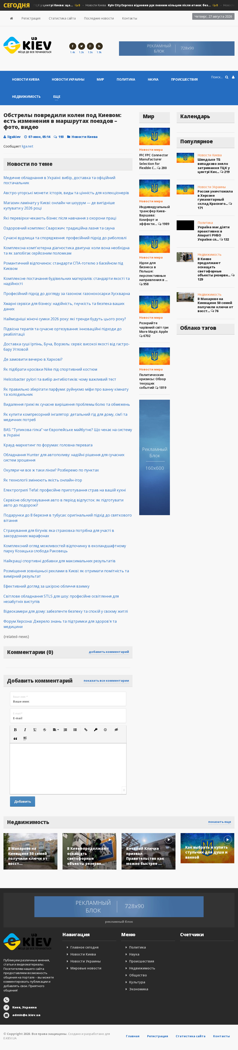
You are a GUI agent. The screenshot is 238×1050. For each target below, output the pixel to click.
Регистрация (30, 18)
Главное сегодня (84, 947)
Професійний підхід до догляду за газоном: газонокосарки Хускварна (66, 293)
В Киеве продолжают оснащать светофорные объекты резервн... (214, 267)
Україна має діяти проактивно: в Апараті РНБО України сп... (213, 233)
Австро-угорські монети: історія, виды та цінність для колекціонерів (66, 192)
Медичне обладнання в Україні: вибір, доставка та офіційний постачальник (59, 180)
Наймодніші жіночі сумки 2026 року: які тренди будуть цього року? (64, 318)
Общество (138, 975)
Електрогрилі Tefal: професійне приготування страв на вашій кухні (64, 490)
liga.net (27, 146)
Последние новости (99, 18)
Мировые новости (85, 968)
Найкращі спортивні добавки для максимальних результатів (59, 560)
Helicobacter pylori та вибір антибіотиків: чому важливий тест (59, 379)
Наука (153, 79)
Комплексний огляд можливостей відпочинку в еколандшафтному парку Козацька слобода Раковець (64, 548)
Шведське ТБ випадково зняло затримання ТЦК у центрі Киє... (214, 165)
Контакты (129, 18)
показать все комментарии (106, 680)
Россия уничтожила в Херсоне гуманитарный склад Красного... (215, 197)
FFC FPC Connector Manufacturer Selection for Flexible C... (153, 161)
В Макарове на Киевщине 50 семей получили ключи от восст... (215, 305)
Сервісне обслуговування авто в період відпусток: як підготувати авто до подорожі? (63, 502)
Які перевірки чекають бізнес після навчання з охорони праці (59, 218)
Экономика (138, 989)
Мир (100, 79)
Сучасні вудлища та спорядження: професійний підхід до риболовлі (64, 237)
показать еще (219, 822)
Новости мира (151, 149)
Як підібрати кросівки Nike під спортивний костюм (50, 369)
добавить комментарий (109, 652)
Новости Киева (141, 5)
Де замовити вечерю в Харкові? (33, 359)
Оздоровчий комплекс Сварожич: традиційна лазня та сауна (59, 228)
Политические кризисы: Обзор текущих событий (152, 381)
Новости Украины (68, 79)
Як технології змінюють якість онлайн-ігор (42, 480)
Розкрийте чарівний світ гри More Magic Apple (154, 327)
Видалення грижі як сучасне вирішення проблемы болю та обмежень (66, 404)
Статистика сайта (62, 18)
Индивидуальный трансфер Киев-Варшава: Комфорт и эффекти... (154, 215)
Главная (132, 1036)
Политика (126, 79)
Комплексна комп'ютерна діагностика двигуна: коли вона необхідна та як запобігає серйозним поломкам (66, 250)
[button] (15, 729)
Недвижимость (26, 96)
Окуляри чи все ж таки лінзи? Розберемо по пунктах (51, 470)
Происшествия (184, 79)
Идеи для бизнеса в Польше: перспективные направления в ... (153, 271)
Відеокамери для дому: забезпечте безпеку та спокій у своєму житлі (65, 611)
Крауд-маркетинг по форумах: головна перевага (48, 445)
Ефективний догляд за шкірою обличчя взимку (46, 586)
